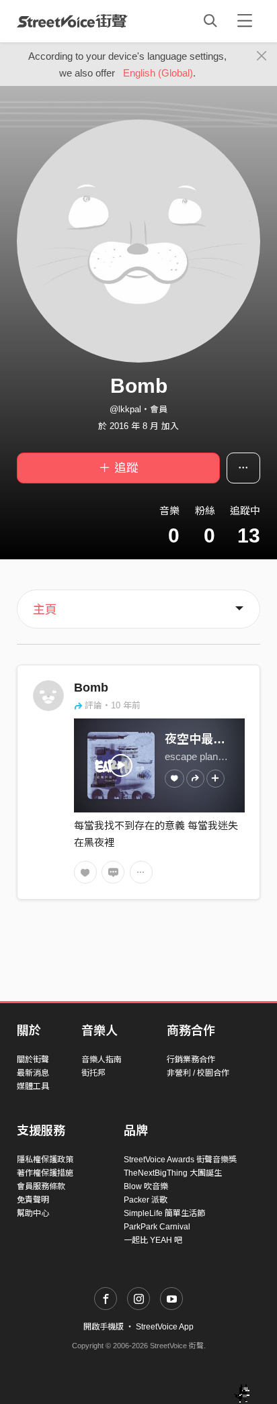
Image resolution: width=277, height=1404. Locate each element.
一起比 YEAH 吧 (153, 1240)
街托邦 (93, 1073)
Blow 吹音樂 (146, 1186)
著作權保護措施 (45, 1173)
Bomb (91, 687)
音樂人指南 (101, 1059)
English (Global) (158, 73)
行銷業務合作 (191, 1059)
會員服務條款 (41, 1186)
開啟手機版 (103, 1326)
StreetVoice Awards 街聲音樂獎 (180, 1159)
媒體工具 (33, 1086)
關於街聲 (33, 1059)
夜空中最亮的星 (207, 739)
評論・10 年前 (113, 705)
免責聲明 (33, 1200)
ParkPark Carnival (157, 1226)
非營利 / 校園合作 (198, 1073)
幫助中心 (33, 1213)
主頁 (45, 609)
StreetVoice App (165, 1326)
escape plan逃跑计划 (211, 756)
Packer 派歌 (145, 1200)
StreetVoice (72, 21)
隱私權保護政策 (45, 1159)
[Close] (262, 56)
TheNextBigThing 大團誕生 (173, 1173)
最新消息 (33, 1073)
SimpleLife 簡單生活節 (164, 1213)
